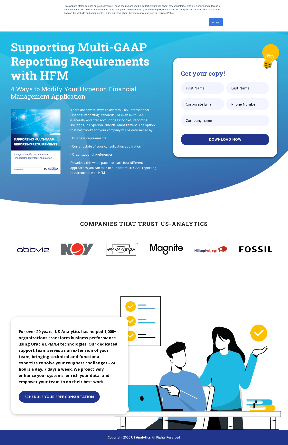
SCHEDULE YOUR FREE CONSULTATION (59, 396)
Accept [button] (215, 22)
